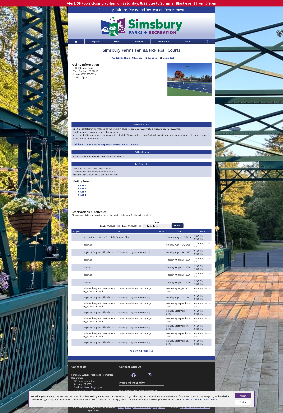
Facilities (139, 41)
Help (155, 407)
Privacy (128, 407)
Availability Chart (120, 58)
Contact (188, 41)
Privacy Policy (210, 399)
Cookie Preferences (142, 407)
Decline (242, 402)
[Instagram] (150, 375)
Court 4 (82, 194)
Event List (153, 58)
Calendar (138, 58)
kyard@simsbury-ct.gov (91, 387)
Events (117, 41)
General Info (164, 41)
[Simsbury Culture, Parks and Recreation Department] (141, 25)
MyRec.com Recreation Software (195, 407)
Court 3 (82, 191)
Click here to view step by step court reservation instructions (106, 144)
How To (161, 407)
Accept (243, 395)
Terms (121, 407)
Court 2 (82, 188)
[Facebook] (133, 375)
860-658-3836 (87, 390)
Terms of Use (192, 399)
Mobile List (168, 58)
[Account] (207, 41)
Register (96, 41)
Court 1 (82, 185)
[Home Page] (76, 41)
